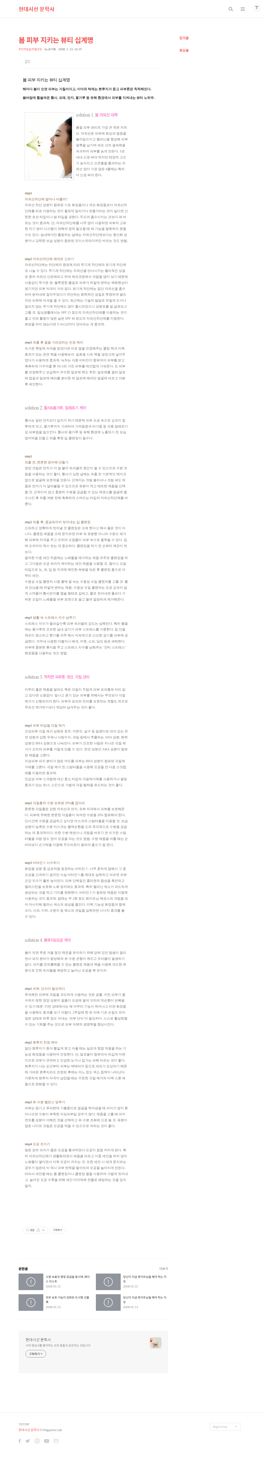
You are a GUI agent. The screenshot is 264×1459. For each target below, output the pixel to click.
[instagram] (37, 1441)
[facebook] (20, 1441)
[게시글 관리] (43, 1230)
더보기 (163, 1268)
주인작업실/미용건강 (30, 49)
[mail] (56, 1441)
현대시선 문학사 (36, 9)
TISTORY (24, 1424)
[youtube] (46, 1441)
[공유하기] (38, 1230)
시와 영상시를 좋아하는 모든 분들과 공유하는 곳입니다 (58, 1345)
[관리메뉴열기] (257, 7)
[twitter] (28, 1441)
